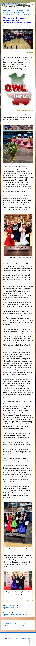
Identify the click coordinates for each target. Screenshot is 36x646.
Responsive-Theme (27, 638)
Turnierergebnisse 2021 (23, 14)
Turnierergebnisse (9, 14)
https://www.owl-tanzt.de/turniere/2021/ (15, 615)
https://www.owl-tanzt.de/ (11, 608)
